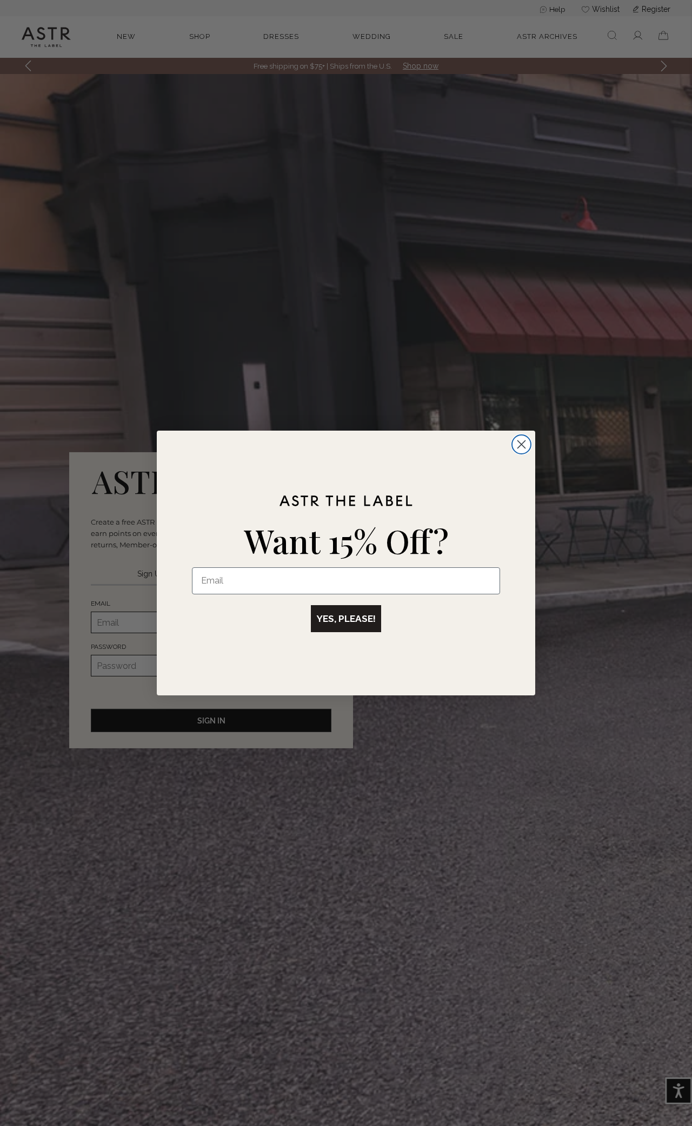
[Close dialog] (521, 444)
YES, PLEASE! (346, 618)
